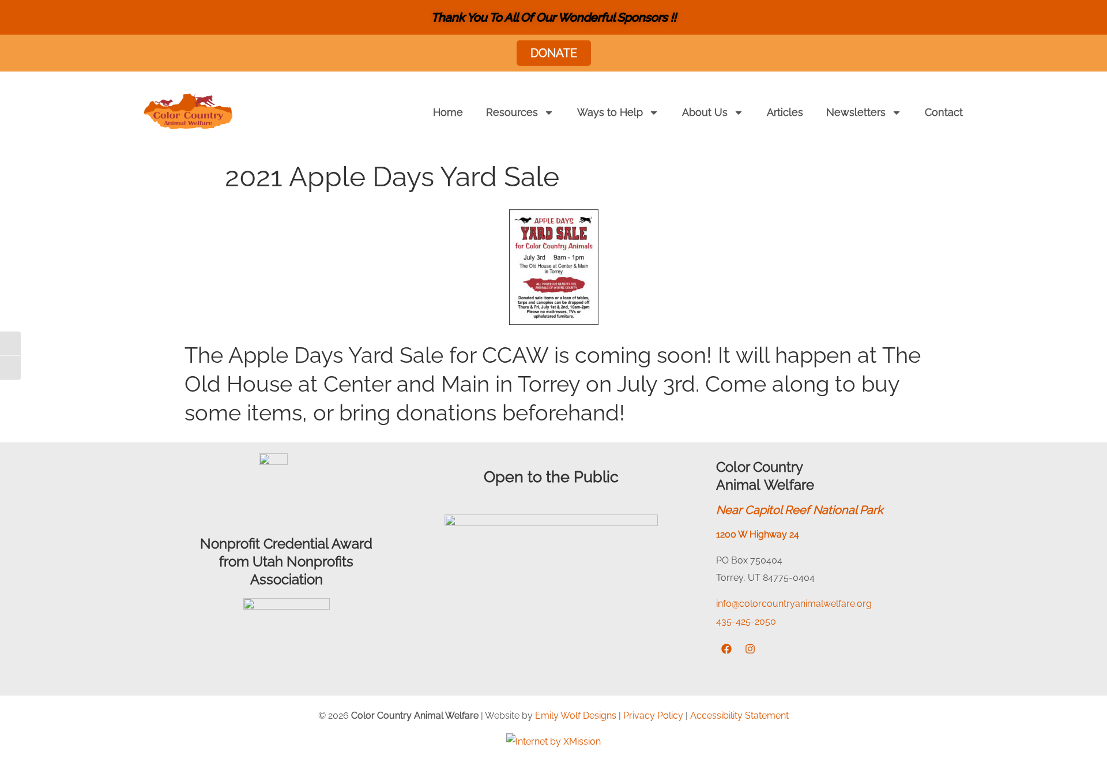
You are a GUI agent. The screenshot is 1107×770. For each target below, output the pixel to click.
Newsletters (856, 112)
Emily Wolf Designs (575, 715)
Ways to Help (610, 112)
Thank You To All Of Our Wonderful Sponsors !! (553, 17)
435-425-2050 (746, 621)
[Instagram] (750, 648)
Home (448, 112)
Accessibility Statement (739, 715)
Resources (512, 112)
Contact (944, 112)
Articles (785, 112)
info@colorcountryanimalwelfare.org (794, 603)
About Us (705, 112)
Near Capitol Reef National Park (799, 510)
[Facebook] (726, 648)
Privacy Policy (653, 715)
